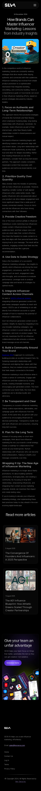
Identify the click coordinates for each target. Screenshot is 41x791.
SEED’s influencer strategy (21, 298)
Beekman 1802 (8, 355)
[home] (10, 5)
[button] (35, 5)
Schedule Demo (13, 663)
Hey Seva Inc (20, 781)
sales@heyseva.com (17, 745)
